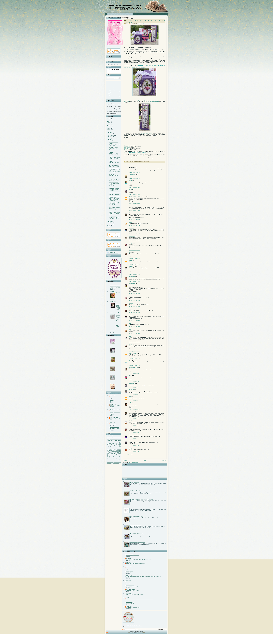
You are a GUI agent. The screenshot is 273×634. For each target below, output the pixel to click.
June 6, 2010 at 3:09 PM (134, 432)
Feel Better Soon (113, 423)
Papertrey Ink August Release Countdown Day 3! (135, 563)
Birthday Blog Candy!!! (134, 482)
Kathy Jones (128, 580)
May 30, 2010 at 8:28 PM (134, 281)
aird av (152, 100)
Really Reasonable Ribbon (113, 446)
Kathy (111, 355)
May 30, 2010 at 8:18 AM (134, 194)
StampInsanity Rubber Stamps (129, 138)
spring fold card (117, 460)
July (110, 138)
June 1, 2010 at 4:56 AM (134, 381)
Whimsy (119, 453)
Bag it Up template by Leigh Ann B (143, 100)
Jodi (130, 402)
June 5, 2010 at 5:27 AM (134, 425)
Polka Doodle (126, 148)
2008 (109, 226)
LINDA (130, 296)
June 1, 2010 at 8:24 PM (134, 394)
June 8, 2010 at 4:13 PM (134, 451)
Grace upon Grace (113, 396)
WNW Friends (112, 163)
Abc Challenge (126, 139)
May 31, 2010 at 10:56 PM (134, 358)
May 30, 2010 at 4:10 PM (134, 274)
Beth (130, 336)
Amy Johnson (128, 558)
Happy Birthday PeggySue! (114, 207)
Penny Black (118, 444)
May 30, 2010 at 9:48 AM (134, 219)
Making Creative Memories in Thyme (137, 196)
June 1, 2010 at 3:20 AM (134, 373)
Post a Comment (129, 454)
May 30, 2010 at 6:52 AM (134, 178)
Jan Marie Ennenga (129, 602)
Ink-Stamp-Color (113, 422)
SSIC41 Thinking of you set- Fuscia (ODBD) (145, 21)
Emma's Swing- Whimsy (114, 180)
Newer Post (125, 460)
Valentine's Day (112, 452)
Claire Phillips (132, 427)
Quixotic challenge (127, 147)
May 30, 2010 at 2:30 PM (134, 250)
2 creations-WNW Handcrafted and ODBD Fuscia (114, 151)
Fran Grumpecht (129, 606)
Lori (130, 309)
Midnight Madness (113, 439)
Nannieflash (132, 236)
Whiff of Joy (114, 453)
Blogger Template (131, 632)
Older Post (164, 460)
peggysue (131, 411)
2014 (109, 124)
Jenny (130, 448)
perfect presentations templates (114, 459)
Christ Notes (114, 70)
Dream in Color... (113, 395)
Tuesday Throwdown (127, 146)
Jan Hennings (132, 174)
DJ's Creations (113, 404)
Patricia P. (143, 632)
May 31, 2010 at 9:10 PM (134, 326)
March (110, 221)
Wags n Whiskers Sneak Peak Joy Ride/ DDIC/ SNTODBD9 (114, 199)
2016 (109, 121)
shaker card (109, 460)
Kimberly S (131, 228)
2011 (109, 128)
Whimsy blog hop (110, 455)
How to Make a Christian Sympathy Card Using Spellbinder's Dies (138, 559)
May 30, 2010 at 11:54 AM (134, 233)
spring (113, 460)
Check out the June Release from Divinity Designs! (118, 317)
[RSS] (107, 632)
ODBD (112, 440)
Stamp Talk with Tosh (114, 417)
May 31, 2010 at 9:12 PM (134, 333)
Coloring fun (112, 401)
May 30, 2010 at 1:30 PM (134, 240)
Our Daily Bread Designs (153, 101)
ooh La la (125, 144)
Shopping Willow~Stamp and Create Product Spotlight (114, 189)
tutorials (114, 463)
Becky (130, 189)
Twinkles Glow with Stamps (124, 5)
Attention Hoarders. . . (130, 603)
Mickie (130, 260)
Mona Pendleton (132, 353)
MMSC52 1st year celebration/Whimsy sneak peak (114, 209)
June (110, 139)
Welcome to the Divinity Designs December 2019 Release (118, 306)
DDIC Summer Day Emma (114, 165)
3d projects (109, 435)
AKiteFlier (131, 389)
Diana (111, 346)
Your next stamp (117, 455)
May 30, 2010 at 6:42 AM (134, 172)
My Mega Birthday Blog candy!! (136, 507)
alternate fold (110, 456)
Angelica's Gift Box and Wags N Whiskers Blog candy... (114, 183)
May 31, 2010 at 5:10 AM (134, 306)
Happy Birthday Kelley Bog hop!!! (136, 533)
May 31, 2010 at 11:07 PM (134, 365)
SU (120, 446)
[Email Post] (144, 23)
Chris (111, 364)
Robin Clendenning (129, 554)
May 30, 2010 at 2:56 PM (134, 258)
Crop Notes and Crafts (114, 427)
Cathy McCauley (113, 301)
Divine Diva (115, 436)
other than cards (117, 458)
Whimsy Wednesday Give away (114, 454)
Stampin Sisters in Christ (112, 450)
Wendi (130, 375)
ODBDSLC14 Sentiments (114, 162)
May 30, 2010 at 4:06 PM (134, 264)
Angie (111, 337)
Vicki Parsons (128, 593)
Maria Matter (132, 283)
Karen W (131, 303)
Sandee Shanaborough (114, 312)
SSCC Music (111, 174)
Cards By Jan (128, 597)
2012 (109, 126)
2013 (109, 125)
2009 (109, 225)
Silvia (130, 315)
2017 (109, 119)
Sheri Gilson (132, 440)
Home (144, 460)
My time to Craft (126, 145)
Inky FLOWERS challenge (114, 166)
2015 (109, 122)
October (111, 133)
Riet (130, 252)
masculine (119, 456)
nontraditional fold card (111, 457)
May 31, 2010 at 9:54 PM (134, 342)
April (110, 220)
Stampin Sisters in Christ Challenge (114, 451)
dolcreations (132, 276)
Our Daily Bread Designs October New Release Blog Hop (141, 499)
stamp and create (110, 462)
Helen (111, 283)
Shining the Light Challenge (112, 447)
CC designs (114, 435)
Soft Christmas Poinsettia (135, 490)
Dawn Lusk (112, 323)
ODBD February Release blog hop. (137, 516)
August (110, 136)
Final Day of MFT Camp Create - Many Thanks (135, 594)
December (111, 131)
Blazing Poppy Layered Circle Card (132, 590)
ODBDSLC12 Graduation (114, 194)
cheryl (130, 222)
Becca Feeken (129, 575)
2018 (109, 118)
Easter (119, 436)
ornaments (118, 457)
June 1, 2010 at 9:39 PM (134, 400)
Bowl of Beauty (112, 414)
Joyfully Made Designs (130, 589)
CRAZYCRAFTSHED (133, 367)
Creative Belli (109, 436)
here (159, 154)
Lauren (130, 344)
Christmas (119, 435)
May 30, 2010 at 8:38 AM (134, 203)
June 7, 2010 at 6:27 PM (134, 445)
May (110, 140)
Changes (118, 292)
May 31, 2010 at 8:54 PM (134, 320)
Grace (111, 373)
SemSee (131, 420)
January (111, 224)
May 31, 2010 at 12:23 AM (134, 300)
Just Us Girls (126, 149)
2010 (109, 129)
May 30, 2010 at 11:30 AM (134, 225)
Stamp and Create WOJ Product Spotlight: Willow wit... (114, 169)
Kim (130, 360)
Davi (130, 323)
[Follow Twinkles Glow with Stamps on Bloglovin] (113, 79)
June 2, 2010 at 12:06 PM (134, 418)
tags (111, 463)
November (111, 132)
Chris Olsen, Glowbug (112, 58)
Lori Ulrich (112, 291)
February (111, 222)
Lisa (130, 396)
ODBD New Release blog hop (136, 525)
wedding (117, 463)
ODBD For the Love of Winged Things (133, 607)
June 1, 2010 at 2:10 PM (134, 387)
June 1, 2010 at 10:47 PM (134, 409)
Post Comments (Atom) (133, 462)
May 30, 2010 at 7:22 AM (134, 187)
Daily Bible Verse (113, 69)
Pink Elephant (126, 140)
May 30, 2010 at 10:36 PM (134, 293)
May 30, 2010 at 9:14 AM (134, 210)
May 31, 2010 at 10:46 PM (134, 351)
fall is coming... (128, 572)
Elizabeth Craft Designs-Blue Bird (132, 555)
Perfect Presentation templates (114, 445)
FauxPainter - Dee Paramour (135, 435)
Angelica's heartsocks (113, 153)
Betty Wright (128, 562)
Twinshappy (112, 400)
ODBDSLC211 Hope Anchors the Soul (137, 542)
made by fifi (132, 383)
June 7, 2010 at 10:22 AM (134, 438)
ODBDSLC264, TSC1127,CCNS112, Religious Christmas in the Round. (139, 598)
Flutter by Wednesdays (111, 437)
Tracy (130, 243)
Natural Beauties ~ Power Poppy (132, 586)
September (111, 135)
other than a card (110, 458)
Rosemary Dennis (129, 571)
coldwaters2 (132, 266)
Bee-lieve (127, 581)
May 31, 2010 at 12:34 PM (134, 312)
